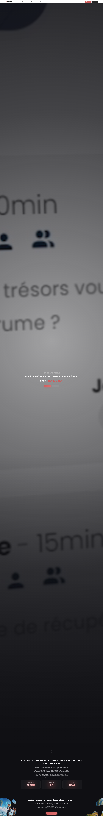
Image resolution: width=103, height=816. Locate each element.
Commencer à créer (51, 813)
